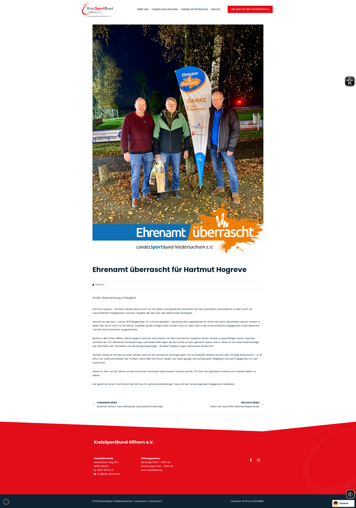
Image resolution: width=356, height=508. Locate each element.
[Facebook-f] (250, 460)
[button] (6, 502)
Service (216, 9)
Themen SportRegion (194, 9)
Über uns (143, 9)
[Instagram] (258, 460)
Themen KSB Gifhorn (164, 9)
